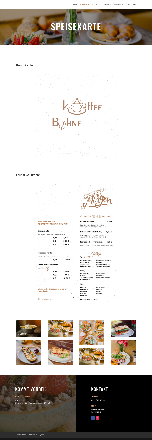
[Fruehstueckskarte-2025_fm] (76, 301)
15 (84, 153)
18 (90, 153)
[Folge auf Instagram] (97, 418)
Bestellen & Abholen (122, 4)
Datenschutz (21, 435)
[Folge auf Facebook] (93, 418)
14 (82, 153)
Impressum (33, 435)
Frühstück (96, 4)
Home (75, 4)
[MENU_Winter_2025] (76, 157)
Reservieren (107, 4)
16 (86, 153)
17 (88, 153)
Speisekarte (84, 4)
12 (78, 153)
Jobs (134, 4)
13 (80, 153)
